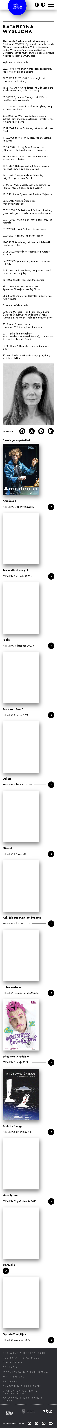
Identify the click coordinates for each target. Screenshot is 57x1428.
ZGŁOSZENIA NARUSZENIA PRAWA (23, 1399)
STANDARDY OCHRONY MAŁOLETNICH (20, 1392)
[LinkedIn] (51, 431)
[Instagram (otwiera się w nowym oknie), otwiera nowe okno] (36, 1423)
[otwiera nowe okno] (22, 431)
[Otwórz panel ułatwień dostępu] (37, 5)
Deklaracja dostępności (24, 1353)
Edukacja (10, 1367)
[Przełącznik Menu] (51, 4)
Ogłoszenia (13, 1362)
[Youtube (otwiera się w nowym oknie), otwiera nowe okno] (43, 1423)
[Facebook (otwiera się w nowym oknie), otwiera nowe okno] (29, 1423)
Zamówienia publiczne (22, 1386)
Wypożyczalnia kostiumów (26, 1372)
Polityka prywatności (22, 1358)
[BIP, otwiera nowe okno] (47, 1413)
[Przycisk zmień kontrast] (43, 5)
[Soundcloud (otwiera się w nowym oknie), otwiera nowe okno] (51, 1423)
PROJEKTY (10, 1381)
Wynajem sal (13, 1376)
